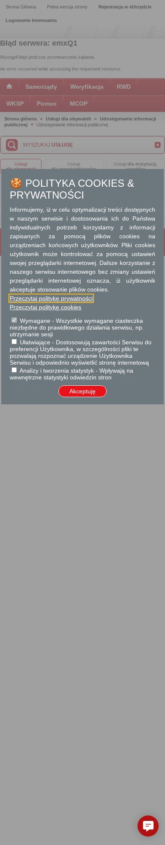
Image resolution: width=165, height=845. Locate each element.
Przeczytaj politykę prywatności (51, 298)
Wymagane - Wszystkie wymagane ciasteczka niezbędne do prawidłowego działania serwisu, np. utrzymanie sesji (77, 327)
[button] (148, 826)
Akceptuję (82, 391)
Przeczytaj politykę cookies (45, 307)
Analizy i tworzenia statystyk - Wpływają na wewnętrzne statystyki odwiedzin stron (71, 374)
